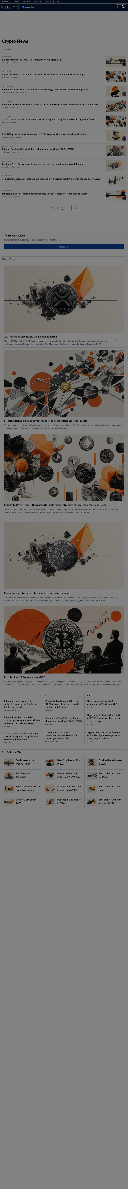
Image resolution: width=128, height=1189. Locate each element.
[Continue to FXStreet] (122, 5)
